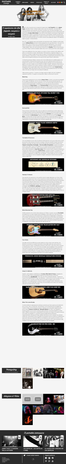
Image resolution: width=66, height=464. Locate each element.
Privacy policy (4, 460)
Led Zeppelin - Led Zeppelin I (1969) (32, 449)
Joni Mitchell (33, 276)
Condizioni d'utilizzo (6, 459)
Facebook (46, 458)
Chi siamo (4, 457)
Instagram (49, 458)
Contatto (3, 461)
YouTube (53, 461)
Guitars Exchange (6, 2)
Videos (32, 2)
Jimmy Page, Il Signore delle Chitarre (10, 449)
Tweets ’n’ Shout (46, 2)
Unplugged (25, 2)
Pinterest (46, 461)
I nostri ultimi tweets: (32, 455)
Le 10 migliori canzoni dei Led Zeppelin (54, 449)
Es (60, 2)
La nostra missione (5, 458)
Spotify (53, 458)
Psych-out (39, 2)
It (62, 2)
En (58, 2)
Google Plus (49, 461)
